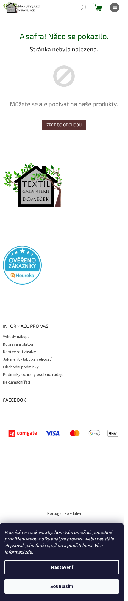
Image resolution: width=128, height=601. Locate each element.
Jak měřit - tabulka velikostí (27, 359)
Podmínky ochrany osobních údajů (33, 375)
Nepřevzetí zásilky (19, 352)
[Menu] (115, 7)
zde (28, 552)
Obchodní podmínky (21, 367)
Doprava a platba (18, 344)
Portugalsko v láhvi (64, 514)
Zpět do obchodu (64, 124)
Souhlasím (61, 586)
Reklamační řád (16, 382)
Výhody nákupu (16, 337)
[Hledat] (83, 7)
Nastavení (62, 567)
